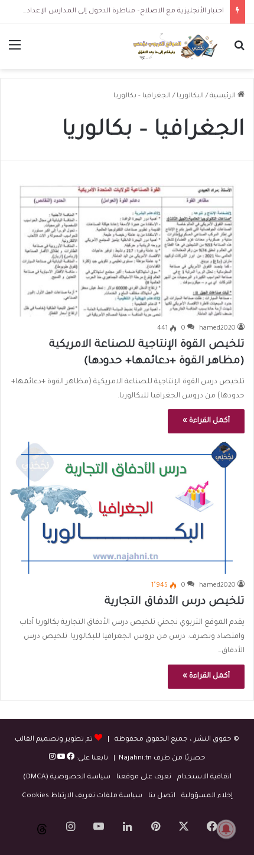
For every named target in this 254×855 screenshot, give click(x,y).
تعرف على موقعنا (143, 777)
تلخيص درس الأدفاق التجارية (175, 602)
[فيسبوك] (69, 758)
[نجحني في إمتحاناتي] (177, 46)
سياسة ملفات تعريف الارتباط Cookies (82, 796)
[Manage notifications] (226, 829)
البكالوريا (190, 96)
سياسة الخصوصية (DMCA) (66, 777)
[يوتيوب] (60, 758)
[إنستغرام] (52, 758)
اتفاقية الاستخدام (204, 777)
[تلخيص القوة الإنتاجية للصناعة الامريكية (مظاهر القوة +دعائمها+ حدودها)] (127, 250)
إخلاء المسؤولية (207, 796)
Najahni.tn (135, 758)
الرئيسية (223, 96)
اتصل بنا (161, 796)
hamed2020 (217, 328)
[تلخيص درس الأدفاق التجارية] (127, 508)
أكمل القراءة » (206, 421)
